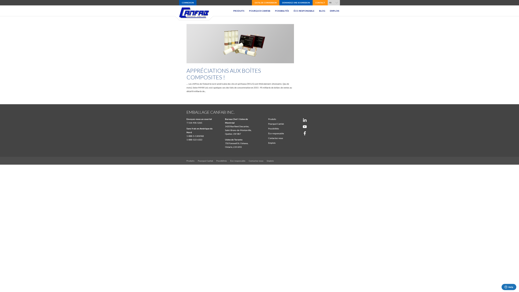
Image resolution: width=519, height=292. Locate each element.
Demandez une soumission (296, 2)
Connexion (188, 2)
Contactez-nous (275, 138)
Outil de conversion (266, 2)
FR (330, 2)
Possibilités (282, 10)
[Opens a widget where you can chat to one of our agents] (508, 287)
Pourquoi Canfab (259, 10)
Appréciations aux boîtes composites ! (224, 74)
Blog (322, 10)
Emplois (334, 10)
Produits (238, 10)
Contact (320, 2)
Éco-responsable (304, 10)
